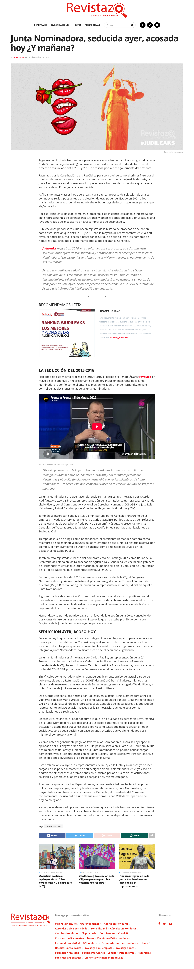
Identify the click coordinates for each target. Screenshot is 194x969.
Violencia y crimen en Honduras (104, 957)
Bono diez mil (99, 928)
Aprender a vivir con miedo (71, 928)
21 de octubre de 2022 (90, 872)
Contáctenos (107, 933)
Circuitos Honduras (66, 933)
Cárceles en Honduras (123, 928)
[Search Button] (132, 25)
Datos (78, 24)
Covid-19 (123, 933)
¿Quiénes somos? (90, 923)
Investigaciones (60, 24)
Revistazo (19, 57)
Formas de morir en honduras (120, 943)
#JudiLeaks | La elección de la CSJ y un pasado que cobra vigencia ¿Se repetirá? (96, 879)
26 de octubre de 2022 (39, 57)
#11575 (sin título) (66, 923)
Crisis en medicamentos (69, 938)
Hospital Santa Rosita (68, 948)
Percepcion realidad (67, 952)
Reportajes (40, 24)
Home (144, 943)
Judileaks (49, 248)
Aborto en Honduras (116, 923)
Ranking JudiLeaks (119, 337)
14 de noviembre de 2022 (51, 872)
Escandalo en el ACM (67, 943)
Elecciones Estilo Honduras (113, 938)
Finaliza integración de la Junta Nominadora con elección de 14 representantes (134, 881)
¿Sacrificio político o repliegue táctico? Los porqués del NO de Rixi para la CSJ (55, 881)
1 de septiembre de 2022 (131, 872)
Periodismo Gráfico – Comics (99, 952)
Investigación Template (98, 948)
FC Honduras (90, 943)
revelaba (145, 377)
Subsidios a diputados (68, 957)
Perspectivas (92, 24)
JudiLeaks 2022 (53, 826)
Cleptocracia (89, 933)
